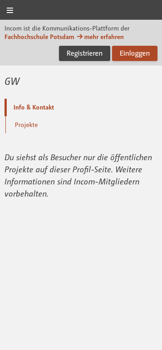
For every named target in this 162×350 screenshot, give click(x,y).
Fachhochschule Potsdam (39, 36)
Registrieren (85, 52)
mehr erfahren (104, 36)
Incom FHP (81, 10)
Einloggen (135, 52)
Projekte (26, 124)
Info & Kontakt (34, 107)
